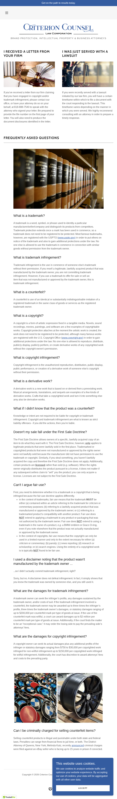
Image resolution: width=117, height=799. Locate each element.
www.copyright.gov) (72, 337)
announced (78, 745)
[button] (7, 13)
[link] (58, 29)
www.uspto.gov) (66, 237)
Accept (82, 788)
